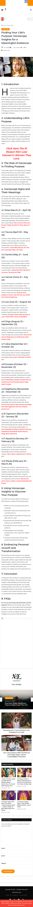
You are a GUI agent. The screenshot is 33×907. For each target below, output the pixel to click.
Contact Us (15, 895)
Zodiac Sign (10, 25)
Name (3, 848)
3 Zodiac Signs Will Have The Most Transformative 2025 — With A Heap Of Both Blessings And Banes (8, 806)
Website (3, 863)
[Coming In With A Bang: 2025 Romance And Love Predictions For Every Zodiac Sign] (24, 772)
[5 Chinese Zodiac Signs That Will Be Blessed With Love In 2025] (24, 795)
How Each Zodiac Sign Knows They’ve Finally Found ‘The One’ (16, 704)
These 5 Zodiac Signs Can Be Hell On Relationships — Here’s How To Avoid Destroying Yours (8, 782)
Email (3, 855)
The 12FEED (7, 47)
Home (4, 25)
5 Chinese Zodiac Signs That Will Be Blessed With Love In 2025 (24, 804)
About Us (8, 895)
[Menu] (2, 10)
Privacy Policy (23, 895)
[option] (16, 699)
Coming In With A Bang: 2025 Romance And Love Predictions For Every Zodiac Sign (24, 781)
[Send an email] (10, 47)
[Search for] (31, 10)
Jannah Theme (5, 901)
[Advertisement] (17, 11)
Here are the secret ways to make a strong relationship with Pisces (16, 481)
